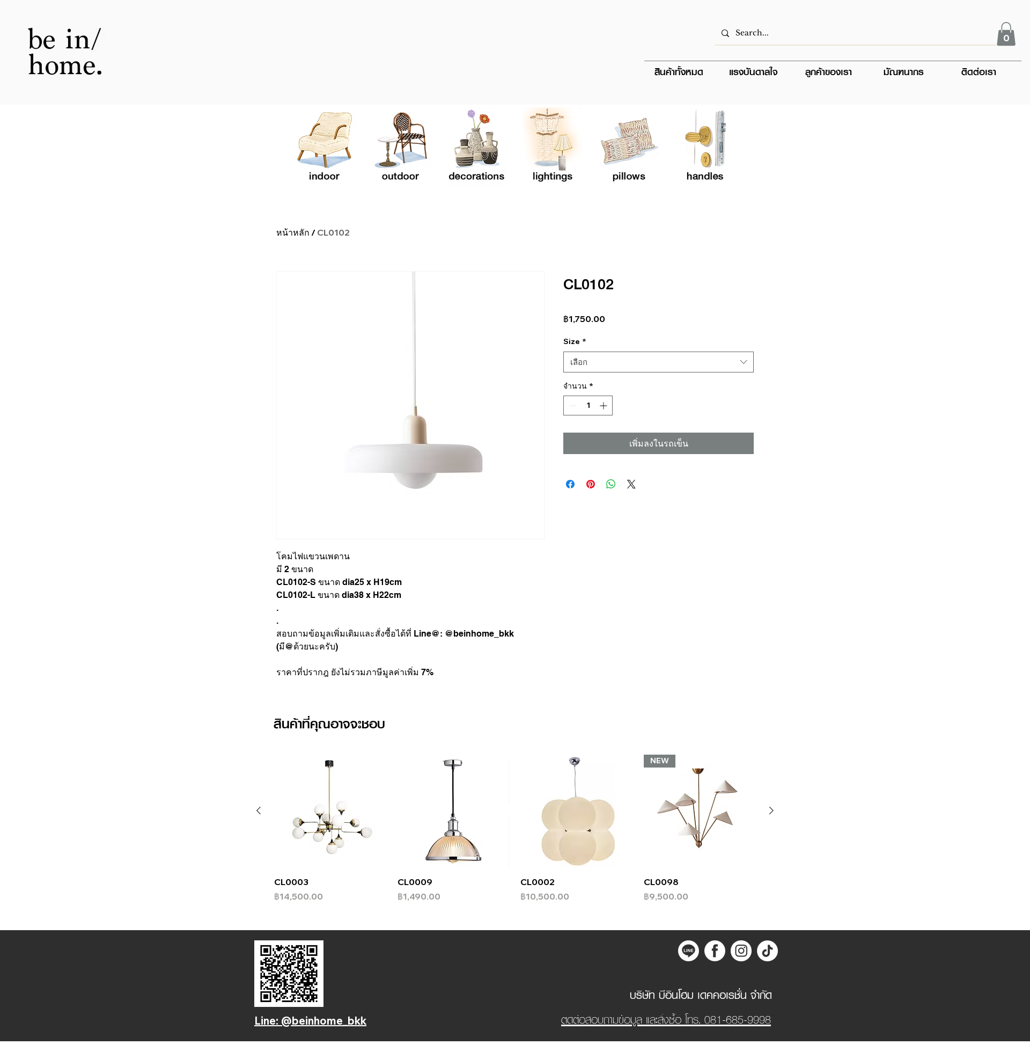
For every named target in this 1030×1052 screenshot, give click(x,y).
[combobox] (658, 362)
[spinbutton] (588, 405)
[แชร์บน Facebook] (570, 484)
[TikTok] (767, 950)
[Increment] (604, 405)
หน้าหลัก (293, 232)
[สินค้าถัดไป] (771, 810)
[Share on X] (631, 484)
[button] (1006, 34)
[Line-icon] (688, 950)
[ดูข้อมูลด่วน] (330, 811)
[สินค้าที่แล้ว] (258, 810)
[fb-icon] (714, 950)
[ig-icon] (741, 950)
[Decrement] (571, 405)
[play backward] (308, 147)
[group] (515, 828)
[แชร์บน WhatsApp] (611, 484)
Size (574, 341)
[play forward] (722, 147)
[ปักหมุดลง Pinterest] (590, 484)
